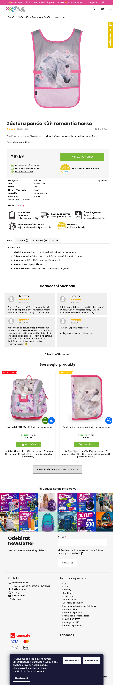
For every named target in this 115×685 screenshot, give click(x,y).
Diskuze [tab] (54, 240)
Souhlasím (91, 660)
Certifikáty (67, 593)
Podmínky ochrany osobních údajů (79, 606)
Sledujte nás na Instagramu (60, 488)
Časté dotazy (69, 596)
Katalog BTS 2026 (70, 622)
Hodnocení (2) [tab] (40, 240)
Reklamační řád (70, 609)
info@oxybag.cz (20, 582)
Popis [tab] (9, 240)
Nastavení (21, 678)
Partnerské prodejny (72, 625)
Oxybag (21, 205)
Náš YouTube (18, 595)
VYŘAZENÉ (38, 180)
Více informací (35, 671)
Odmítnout (72, 660)
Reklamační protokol (72, 612)
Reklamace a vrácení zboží (75, 615)
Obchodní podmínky (72, 602)
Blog (64, 583)
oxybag (15, 592)
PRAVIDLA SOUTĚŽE (71, 619)
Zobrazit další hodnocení (58, 354)
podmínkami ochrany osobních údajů (80, 552)
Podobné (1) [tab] (22, 240)
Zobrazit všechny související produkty (57, 469)
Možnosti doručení (24, 171)
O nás (65, 586)
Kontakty (66, 589)
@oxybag (16, 599)
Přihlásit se (67, 562)
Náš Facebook (19, 589)
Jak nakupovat (69, 599)
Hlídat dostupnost (84, 156)
